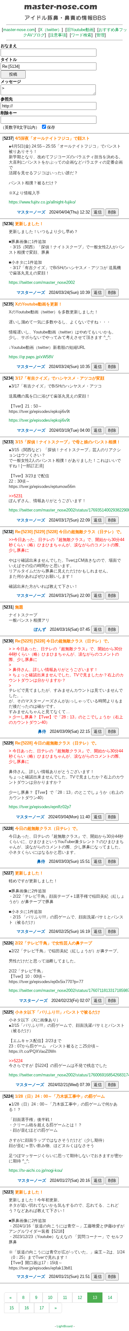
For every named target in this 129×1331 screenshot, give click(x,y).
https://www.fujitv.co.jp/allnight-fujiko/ (42, 202)
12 (80, 1297)
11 (65, 1297)
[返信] (97, 212)
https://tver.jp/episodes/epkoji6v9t (39, 420)
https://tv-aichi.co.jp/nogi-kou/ (36, 1170)
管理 (100, 35)
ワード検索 (81, 35)
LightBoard (65, 1326)
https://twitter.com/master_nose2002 (42, 282)
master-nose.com (19, 29)
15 (11, 1308)
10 (50, 1297)
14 (110, 1297)
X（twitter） (51, 29)
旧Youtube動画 (80, 29)
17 (41, 1308)
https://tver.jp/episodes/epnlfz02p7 (40, 806)
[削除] (112, 212)
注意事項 (58, 35)
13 (95, 1297)
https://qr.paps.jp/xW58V (31, 356)
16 (26, 1308)
